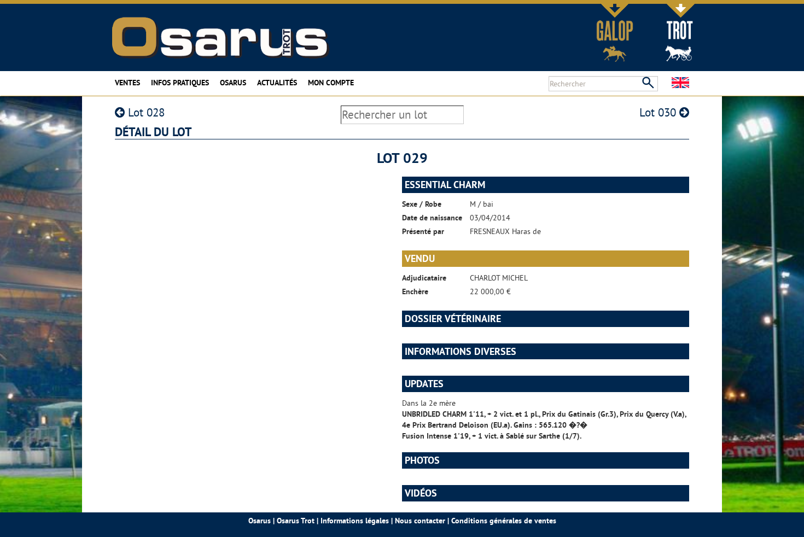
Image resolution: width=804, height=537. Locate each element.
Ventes (127, 82)
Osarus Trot (295, 521)
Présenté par (423, 231)
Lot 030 (659, 112)
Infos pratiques (180, 82)
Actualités (277, 82)
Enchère (415, 291)
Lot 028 (145, 112)
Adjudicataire (424, 278)
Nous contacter (420, 521)
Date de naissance (432, 218)
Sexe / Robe (421, 204)
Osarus (233, 82)
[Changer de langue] (680, 83)
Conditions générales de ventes (503, 521)
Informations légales (355, 521)
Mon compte (331, 82)
